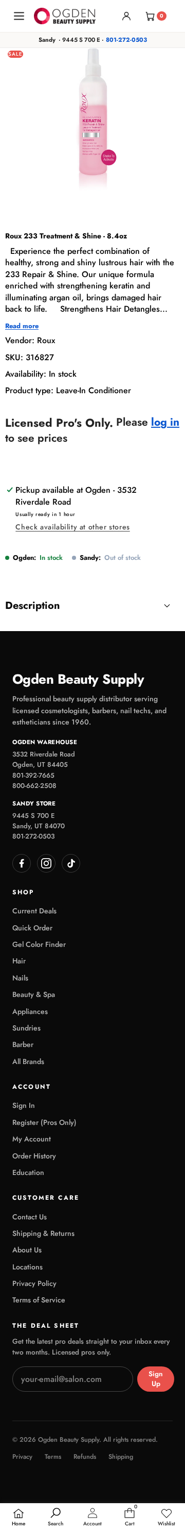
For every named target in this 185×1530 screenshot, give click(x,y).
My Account (31, 1139)
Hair (19, 961)
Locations (27, 1267)
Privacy (22, 1457)
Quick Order (32, 928)
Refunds (84, 1457)
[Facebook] (21, 863)
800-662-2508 (34, 786)
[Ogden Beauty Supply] (65, 16)
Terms (53, 1457)
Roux (46, 340)
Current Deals (34, 911)
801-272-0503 (126, 40)
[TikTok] (71, 863)
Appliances (30, 1011)
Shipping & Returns (43, 1233)
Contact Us (29, 1217)
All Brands (28, 1061)
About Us (27, 1250)
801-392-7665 (33, 775)
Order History (34, 1156)
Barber (22, 1044)
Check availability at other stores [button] (72, 527)
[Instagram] (46, 863)
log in (165, 422)
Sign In (23, 1105)
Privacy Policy (34, 1283)
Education (28, 1172)
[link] (166, 1517)
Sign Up (156, 1379)
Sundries (26, 1028)
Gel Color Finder (39, 944)
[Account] (126, 16)
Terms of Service (38, 1300)
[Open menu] (19, 16)
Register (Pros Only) (44, 1122)
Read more (22, 326)
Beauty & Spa (33, 994)
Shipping (120, 1457)
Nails (20, 978)
